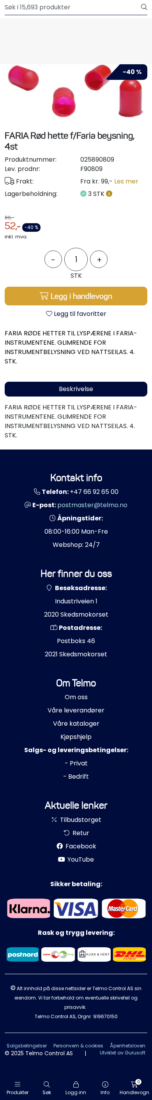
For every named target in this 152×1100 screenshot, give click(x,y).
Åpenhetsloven (127, 1045)
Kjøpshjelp (76, 736)
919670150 (105, 1016)
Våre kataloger (76, 723)
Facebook (80, 846)
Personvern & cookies (78, 1045)
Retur (80, 833)
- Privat (76, 763)
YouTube (80, 859)
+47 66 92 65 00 (94, 491)
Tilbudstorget (79, 819)
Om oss (76, 697)
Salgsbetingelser (27, 1045)
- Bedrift (76, 776)
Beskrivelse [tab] (76, 388)
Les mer (126, 181)
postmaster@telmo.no (92, 505)
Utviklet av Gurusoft (122, 1052)
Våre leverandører (76, 710)
